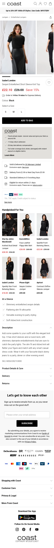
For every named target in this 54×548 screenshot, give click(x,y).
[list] (27, 49)
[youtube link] (36, 529)
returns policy (37, 185)
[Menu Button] (3, 3)
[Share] (50, 17)
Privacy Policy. (30, 442)
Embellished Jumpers (18, 17)
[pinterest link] (23, 529)
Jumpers (5, 17)
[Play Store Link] (27, 517)
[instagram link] (17, 529)
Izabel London (8, 80)
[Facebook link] (30, 529)
